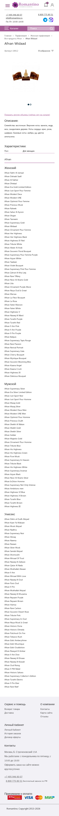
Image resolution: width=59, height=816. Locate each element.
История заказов (12, 733)
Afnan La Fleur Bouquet (14, 297)
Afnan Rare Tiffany (12, 276)
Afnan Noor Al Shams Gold (16, 279)
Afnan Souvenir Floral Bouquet (17, 251)
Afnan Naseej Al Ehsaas (14, 658)
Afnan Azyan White (12, 258)
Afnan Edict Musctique (14, 643)
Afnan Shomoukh (12, 554)
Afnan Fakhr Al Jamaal (14, 172)
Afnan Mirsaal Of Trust (14, 558)
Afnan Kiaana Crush (13, 369)
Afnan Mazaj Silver (12, 406)
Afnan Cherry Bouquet (14, 354)
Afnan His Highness (12, 449)
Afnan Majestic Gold (13, 438)
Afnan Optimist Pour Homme (17, 417)
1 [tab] (28, 104)
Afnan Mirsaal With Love (15, 576)
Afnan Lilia (8, 283)
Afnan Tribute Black (12, 463)
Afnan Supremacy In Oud (15, 619)
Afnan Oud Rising (12, 665)
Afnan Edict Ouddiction (14, 647)
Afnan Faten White (12, 308)
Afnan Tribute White (13, 244)
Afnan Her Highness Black (15, 237)
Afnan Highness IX (12, 372)
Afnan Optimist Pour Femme (16, 201)
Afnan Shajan (10, 215)
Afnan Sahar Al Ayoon (14, 212)
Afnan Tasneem (11, 219)
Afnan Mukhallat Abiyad (14, 590)
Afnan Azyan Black (12, 474)
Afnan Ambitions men (13, 488)
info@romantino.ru (14, 18)
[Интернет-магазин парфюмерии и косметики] (25, 4)
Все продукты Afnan (13, 38)
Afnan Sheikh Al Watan (14, 424)
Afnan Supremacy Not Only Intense (19, 485)
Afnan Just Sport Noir (13, 395)
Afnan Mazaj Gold (12, 403)
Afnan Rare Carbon (12, 608)
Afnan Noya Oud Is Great (15, 290)
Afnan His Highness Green (15, 452)
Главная (7, 35)
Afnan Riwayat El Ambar (14, 651)
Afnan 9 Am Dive (11, 654)
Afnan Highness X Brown (15, 495)
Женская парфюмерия (40, 35)
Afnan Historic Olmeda (14, 629)
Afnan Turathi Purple (13, 319)
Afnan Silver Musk (12, 547)
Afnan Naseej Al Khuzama (15, 594)
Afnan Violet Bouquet (13, 265)
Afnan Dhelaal (10, 183)
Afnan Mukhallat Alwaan (15, 569)
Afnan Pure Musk (12, 456)
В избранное (44, 50)
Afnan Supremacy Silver (14, 388)
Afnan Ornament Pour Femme (17, 229)
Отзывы (44, 716)
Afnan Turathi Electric (13, 679)
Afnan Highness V (12, 311)
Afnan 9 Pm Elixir (11, 683)
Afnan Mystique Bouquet (15, 358)
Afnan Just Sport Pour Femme (17, 190)
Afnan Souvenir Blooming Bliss (17, 361)
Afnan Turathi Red (12, 322)
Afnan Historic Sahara (13, 672)
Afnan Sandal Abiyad (13, 551)
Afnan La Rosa (10, 301)
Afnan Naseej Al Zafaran (14, 561)
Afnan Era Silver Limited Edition (18, 392)
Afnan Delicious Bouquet (15, 376)
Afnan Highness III (12, 506)
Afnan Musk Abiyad (13, 526)
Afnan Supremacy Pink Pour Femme (20, 269)
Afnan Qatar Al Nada (13, 565)
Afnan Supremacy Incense (15, 470)
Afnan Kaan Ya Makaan (14, 522)
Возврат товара (12, 709)
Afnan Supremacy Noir (14, 533)
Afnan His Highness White (15, 467)
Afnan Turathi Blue (12, 499)
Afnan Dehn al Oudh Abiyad (16, 519)
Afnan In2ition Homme (14, 481)
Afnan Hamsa (10, 604)
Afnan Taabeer (10, 262)
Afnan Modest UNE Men (15, 413)
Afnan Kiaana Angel (12, 365)
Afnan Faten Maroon (13, 304)
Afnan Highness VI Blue (14, 492)
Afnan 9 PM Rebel (12, 668)
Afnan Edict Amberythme (15, 640)
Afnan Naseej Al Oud (13, 579)
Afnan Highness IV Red (14, 240)
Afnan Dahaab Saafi (12, 176)
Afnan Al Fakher (11, 179)
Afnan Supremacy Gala (14, 351)
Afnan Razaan (10, 544)
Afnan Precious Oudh (13, 420)
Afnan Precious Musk (13, 204)
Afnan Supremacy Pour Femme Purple (21, 254)
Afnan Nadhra (10, 529)
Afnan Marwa (10, 294)
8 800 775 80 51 (45, 14)
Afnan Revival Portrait (13, 347)
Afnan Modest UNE (12, 197)
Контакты (45, 709)
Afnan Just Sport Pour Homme (17, 399)
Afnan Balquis (10, 336)
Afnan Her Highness (13, 233)
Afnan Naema (10, 540)
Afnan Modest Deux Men (15, 410)
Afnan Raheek (10, 208)
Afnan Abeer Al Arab (13, 247)
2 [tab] (30, 104)
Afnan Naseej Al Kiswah (14, 661)
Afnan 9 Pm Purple (12, 333)
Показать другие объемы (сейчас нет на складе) (27, 114)
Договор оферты (12, 737)
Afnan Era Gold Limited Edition (17, 187)
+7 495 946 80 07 (14, 14)
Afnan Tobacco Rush (13, 636)
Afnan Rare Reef (11, 686)
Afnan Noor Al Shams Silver (16, 477)
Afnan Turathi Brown (13, 502)
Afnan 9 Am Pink (11, 326)
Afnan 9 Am (9, 572)
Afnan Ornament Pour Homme (17, 442)
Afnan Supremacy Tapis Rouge (17, 340)
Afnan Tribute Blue (12, 445)
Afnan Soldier (10, 435)
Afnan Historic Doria (13, 626)
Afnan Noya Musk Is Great (16, 622)
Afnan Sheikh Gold (12, 427)
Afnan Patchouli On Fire (14, 633)
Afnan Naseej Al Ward (13, 315)
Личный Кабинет (12, 729)
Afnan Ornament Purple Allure (17, 287)
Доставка (9, 712)
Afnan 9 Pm (9, 586)
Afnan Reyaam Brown (13, 601)
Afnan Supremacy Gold (14, 222)
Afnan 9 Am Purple (12, 329)
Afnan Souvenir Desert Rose (16, 611)
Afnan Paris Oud (11, 583)
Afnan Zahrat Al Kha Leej (15, 272)
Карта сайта (46, 712)
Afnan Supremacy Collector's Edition (20, 676)
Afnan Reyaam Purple (13, 597)
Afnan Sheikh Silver (12, 431)
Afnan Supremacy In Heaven (16, 460)
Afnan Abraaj (10, 536)
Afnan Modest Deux (13, 194)
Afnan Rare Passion (12, 344)
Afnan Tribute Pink (12, 615)
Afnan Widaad (10, 226)
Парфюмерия (21, 35)
